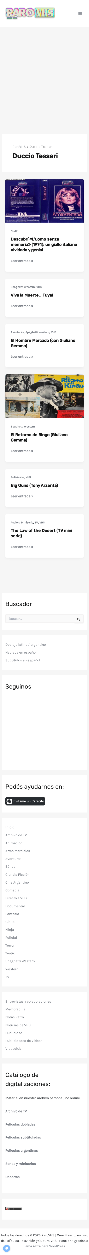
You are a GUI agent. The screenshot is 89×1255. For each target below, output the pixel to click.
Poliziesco (17, 477)
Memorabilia (15, 1009)
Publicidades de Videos (23, 1041)
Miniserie (27, 522)
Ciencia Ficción (17, 874)
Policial (11, 937)
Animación (14, 843)
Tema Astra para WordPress (44, 1246)
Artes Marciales (17, 851)
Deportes (12, 1177)
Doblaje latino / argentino (25, 644)
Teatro (10, 953)
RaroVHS (19, 147)
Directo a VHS (16, 898)
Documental (15, 906)
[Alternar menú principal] (80, 13)
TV (36, 522)
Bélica (10, 866)
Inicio (9, 827)
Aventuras (17, 332)
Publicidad (13, 1033)
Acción (15, 522)
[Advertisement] (44, 73)
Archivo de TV (16, 835)
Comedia (12, 890)
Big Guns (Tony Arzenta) (34, 485)
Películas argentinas (21, 1150)
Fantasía (12, 914)
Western (11, 969)
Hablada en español (21, 652)
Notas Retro (14, 1017)
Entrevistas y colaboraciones (28, 1001)
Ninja (9, 929)
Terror (9, 945)
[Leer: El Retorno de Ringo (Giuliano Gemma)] (44, 396)
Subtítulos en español (22, 660)
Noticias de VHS (18, 1025)
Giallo (14, 231)
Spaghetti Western (23, 287)
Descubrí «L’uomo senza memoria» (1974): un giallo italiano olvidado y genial (44, 244)
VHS (39, 287)
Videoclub (13, 1048)
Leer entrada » (22, 261)
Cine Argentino (17, 882)
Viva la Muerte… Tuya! (32, 295)
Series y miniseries (20, 1164)
